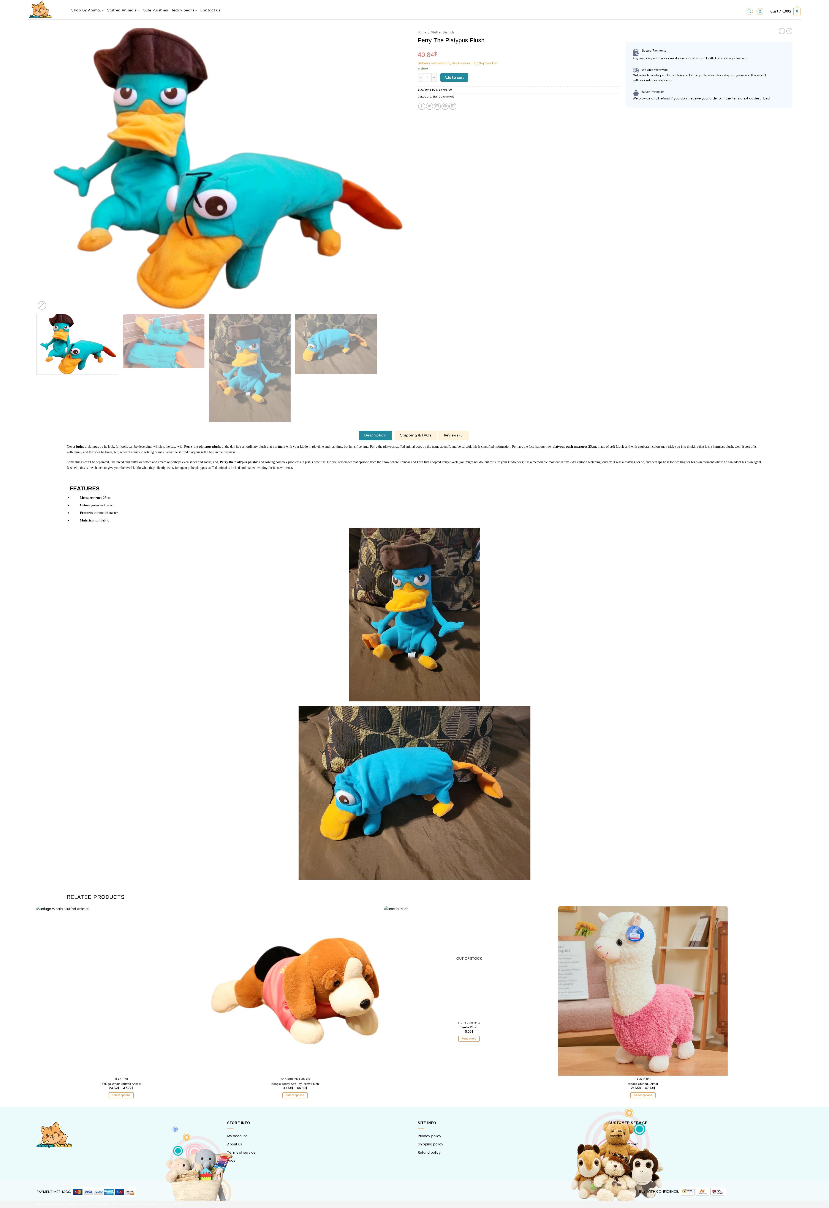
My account (237, 1136)
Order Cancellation (149, 1203)
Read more (469, 1038)
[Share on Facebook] (421, 106)
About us (234, 1144)
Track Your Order (623, 1144)
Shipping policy (430, 1144)
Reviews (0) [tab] (454, 435)
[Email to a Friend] (437, 106)
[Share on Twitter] (429, 106)
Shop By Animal (86, 10)
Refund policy (429, 1152)
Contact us (210, 10)
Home (422, 32)
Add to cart (454, 77)
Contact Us (173, 1203)
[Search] (749, 11)
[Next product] (782, 31)
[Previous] (49, 169)
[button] (759, 11)
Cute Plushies (155, 10)
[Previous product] (789, 31)
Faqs (231, 1160)
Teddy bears (183, 10)
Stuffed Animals (122, 10)
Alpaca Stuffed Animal (643, 1083)
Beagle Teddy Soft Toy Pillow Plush (295, 1083)
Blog (612, 1152)
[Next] (398, 169)
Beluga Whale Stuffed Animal (121, 1083)
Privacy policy (429, 1136)
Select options (121, 1095)
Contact (615, 1136)
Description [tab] (375, 435)
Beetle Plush (469, 1027)
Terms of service (241, 1152)
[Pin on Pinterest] (445, 106)
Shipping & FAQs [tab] (416, 435)
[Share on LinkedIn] (452, 106)
